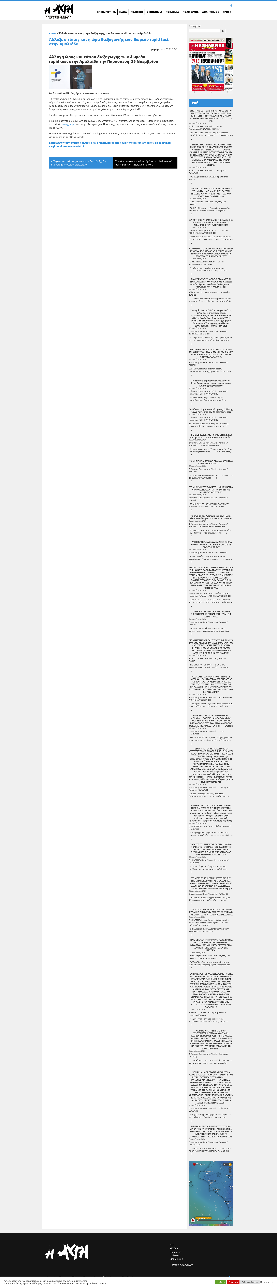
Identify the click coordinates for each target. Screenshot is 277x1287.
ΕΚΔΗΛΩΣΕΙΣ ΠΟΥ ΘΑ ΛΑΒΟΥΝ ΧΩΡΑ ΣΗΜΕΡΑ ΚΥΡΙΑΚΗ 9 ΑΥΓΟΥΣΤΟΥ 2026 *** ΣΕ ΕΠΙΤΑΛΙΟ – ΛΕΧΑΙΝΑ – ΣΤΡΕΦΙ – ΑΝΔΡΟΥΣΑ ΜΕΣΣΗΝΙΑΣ (211, 912)
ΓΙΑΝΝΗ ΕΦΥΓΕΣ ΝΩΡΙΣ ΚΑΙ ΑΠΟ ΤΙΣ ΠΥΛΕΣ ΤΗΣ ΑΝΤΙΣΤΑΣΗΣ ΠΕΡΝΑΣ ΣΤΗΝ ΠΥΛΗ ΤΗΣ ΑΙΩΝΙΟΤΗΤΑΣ (211, 614)
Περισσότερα (266, 1282)
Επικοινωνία (176, 1258)
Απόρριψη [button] (233, 1282)
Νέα (172, 1245)
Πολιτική (174, 1255)
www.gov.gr (68, 124)
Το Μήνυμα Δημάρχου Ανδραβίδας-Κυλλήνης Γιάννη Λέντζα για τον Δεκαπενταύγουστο (211, 410)
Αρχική (53, 33)
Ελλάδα (174, 1248)
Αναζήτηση (195, 26)
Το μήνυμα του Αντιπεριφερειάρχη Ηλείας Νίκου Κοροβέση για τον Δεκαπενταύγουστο (211, 517)
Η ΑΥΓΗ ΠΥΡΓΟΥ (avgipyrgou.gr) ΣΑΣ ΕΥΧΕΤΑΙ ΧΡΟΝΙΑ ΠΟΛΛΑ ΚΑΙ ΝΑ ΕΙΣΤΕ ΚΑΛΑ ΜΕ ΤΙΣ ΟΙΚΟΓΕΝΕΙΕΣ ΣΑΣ (211, 544)
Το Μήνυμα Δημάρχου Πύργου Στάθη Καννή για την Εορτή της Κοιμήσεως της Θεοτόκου (211, 436)
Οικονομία (175, 1252)
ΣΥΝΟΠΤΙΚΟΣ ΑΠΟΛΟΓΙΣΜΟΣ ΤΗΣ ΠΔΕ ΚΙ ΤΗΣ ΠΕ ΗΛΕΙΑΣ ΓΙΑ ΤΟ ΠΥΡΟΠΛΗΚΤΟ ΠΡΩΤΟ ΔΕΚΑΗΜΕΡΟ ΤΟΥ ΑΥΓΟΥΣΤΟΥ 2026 (211, 222)
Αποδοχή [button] (221, 1282)
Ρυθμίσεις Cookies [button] (250, 1282)
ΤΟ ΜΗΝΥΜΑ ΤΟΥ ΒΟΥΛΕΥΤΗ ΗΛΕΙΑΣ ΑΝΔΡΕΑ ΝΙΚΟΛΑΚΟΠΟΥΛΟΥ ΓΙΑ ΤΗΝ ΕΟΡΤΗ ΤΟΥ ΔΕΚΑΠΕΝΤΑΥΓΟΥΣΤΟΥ (211, 489)
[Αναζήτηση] (223, 31)
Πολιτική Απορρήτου (181, 1264)
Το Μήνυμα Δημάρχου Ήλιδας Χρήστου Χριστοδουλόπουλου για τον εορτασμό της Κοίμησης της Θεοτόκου (211, 383)
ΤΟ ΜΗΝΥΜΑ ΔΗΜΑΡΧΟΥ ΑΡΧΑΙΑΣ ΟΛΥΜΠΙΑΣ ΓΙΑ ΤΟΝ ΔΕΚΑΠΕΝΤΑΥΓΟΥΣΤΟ (211, 462)
